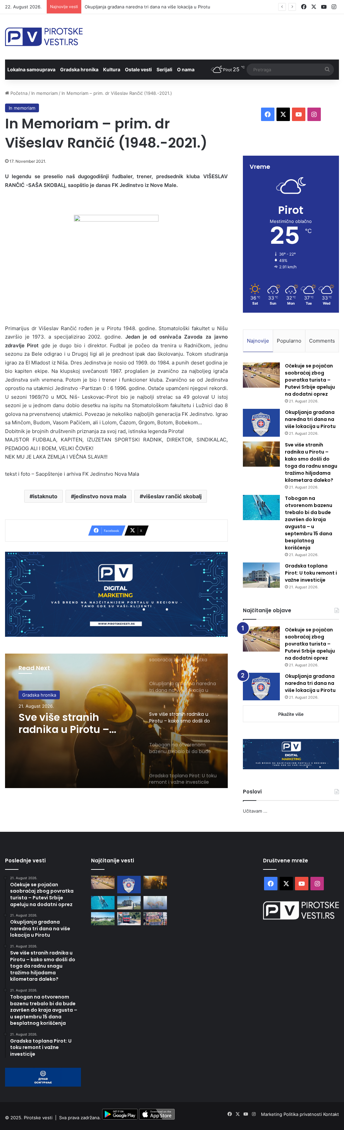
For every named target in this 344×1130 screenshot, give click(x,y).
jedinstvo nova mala (100, 496)
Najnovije (258, 341)
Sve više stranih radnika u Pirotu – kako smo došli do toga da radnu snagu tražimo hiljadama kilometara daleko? (72, 723)
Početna (18, 93)
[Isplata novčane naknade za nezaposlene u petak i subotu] (155, 902)
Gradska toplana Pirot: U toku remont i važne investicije (311, 572)
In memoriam (44, 93)
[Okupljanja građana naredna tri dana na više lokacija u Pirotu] (261, 423)
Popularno (289, 341)
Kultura (111, 69)
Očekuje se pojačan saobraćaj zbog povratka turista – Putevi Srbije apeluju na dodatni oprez (310, 379)
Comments (322, 341)
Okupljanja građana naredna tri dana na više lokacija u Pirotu (147, 6)
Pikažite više (291, 714)
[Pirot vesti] (44, 37)
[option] (116, 721)
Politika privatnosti (303, 1114)
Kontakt (331, 1114)
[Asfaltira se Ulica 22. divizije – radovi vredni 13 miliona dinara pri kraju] (129, 918)
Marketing (272, 1114)
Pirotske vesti (38, 1118)
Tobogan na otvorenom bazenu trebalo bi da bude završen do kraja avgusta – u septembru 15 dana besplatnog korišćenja (308, 523)
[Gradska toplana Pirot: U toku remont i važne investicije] (261, 575)
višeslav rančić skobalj (172, 496)
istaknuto (45, 496)
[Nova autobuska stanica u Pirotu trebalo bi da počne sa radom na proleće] (103, 918)
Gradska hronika (79, 69)
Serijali (164, 69)
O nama (186, 69)
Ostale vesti (138, 69)
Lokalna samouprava (31, 69)
